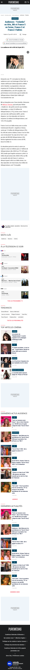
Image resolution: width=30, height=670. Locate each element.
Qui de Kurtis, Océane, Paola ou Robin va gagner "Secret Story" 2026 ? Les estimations (20, 462)
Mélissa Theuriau (8, 104)
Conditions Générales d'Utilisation (14, 634)
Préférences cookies (18, 655)
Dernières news (8, 15)
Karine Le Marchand (14, 311)
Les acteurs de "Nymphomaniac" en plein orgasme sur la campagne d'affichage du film (19, 336)
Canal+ (5, 288)
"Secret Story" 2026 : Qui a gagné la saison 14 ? (19, 450)
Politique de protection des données (14, 645)
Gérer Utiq (9, 655)
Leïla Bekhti (20, 317)
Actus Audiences (15, 15)
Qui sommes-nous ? (9, 638)
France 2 (5, 263)
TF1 (5, 250)
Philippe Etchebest (15, 314)
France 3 (5, 276)
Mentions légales (20, 638)
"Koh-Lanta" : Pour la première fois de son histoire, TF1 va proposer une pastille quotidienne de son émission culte (20, 489)
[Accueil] (14, 2)
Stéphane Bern (13, 317)
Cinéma (15, 238)
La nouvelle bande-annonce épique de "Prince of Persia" (20, 373)
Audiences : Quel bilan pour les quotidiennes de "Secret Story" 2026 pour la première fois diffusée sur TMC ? (20, 438)
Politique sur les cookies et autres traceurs (14, 641)
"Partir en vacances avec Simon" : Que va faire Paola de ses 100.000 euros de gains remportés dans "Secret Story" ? (20, 424)
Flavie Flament (4, 317)
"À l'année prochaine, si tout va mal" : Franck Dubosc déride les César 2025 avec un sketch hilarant (20, 350)
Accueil (2, 15)
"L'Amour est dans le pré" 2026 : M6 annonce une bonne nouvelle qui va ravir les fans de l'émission (20, 475)
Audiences (3, 238)
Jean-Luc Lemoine (5, 314)
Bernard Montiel (4, 311)
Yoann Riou (24, 314)
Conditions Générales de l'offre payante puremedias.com (15, 649)
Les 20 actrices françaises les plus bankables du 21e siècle (20, 362)
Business (10, 238)
